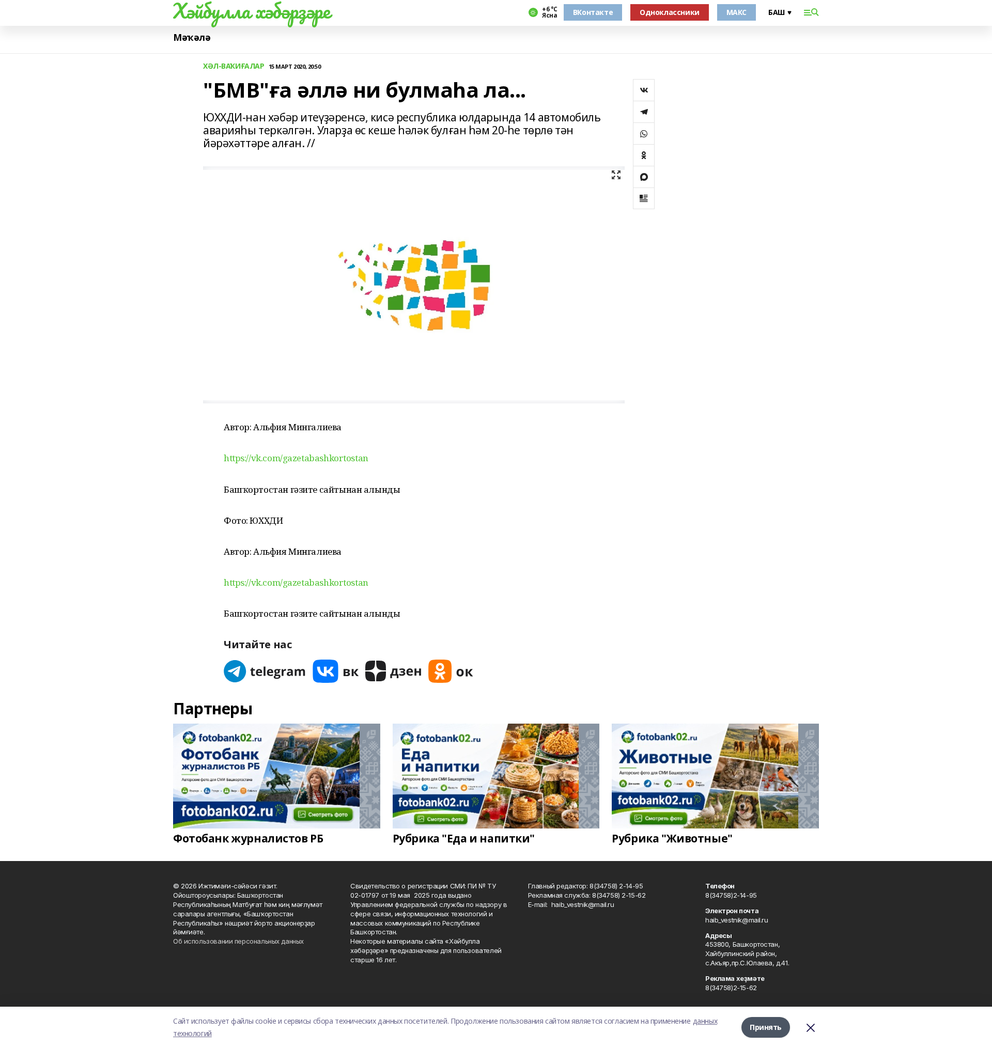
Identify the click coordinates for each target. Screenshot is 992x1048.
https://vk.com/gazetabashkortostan (296, 458)
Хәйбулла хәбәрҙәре (251, 11)
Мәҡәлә (191, 37)
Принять (766, 1027)
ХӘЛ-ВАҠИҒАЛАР (234, 66)
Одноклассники (670, 12)
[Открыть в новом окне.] (265, 671)
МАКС (736, 12)
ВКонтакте (593, 12)
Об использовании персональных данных (238, 941)
